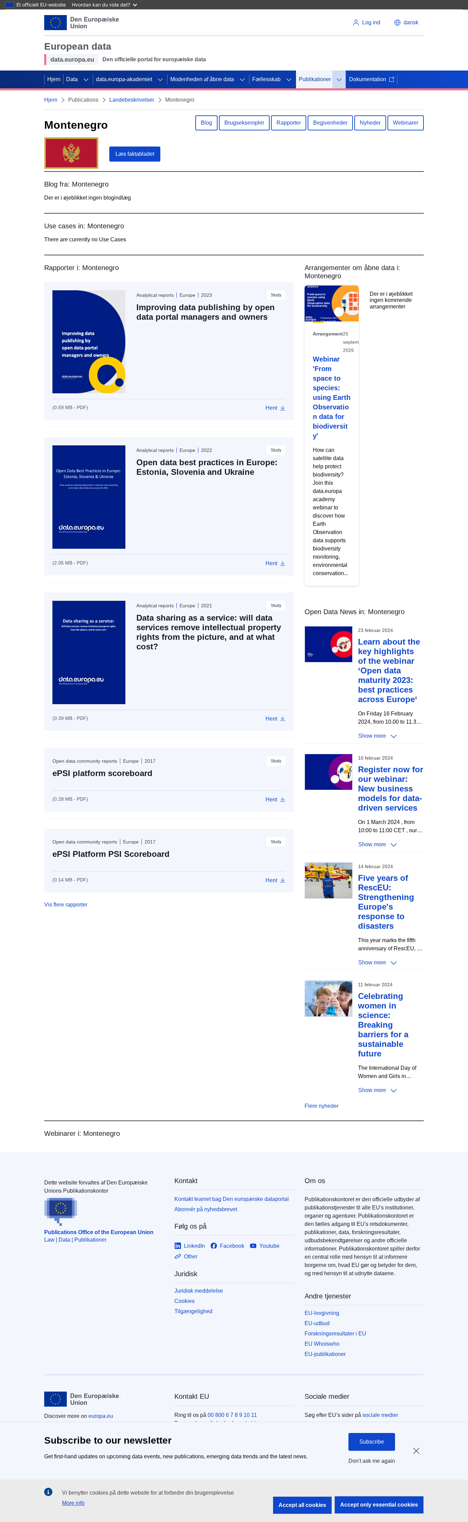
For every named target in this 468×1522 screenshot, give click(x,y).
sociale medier (380, 1415)
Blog (206, 123)
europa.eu (100, 1416)
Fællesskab (266, 79)
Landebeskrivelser (131, 100)
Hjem (53, 79)
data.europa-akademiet (124, 79)
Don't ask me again (371, 1461)
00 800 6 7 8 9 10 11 (232, 1415)
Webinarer (405, 123)
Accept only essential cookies (379, 1505)
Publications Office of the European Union (98, 1232)
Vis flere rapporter (65, 905)
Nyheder (370, 123)
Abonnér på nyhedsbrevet (205, 1209)
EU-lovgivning (322, 1313)
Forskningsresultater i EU (335, 1333)
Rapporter (288, 123)
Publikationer (315, 79)
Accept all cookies (302, 1505)
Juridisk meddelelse (198, 1291)
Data (72, 79)
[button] (406, 22)
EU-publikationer (325, 1354)
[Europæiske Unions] (81, 22)
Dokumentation (367, 79)
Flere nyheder (321, 1106)
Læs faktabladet (134, 154)
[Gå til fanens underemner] (86, 79)
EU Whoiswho (322, 1344)
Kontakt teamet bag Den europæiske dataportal (231, 1199)
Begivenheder (330, 123)
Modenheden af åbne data (202, 79)
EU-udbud (317, 1323)
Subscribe (371, 1442)
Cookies (184, 1301)
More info (73, 1503)
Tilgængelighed (193, 1311)
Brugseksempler (244, 123)
